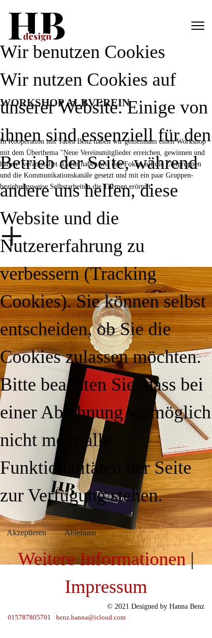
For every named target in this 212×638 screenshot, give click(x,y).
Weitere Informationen (102, 559)
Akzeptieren (26, 532)
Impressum (106, 586)
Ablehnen (80, 532)
